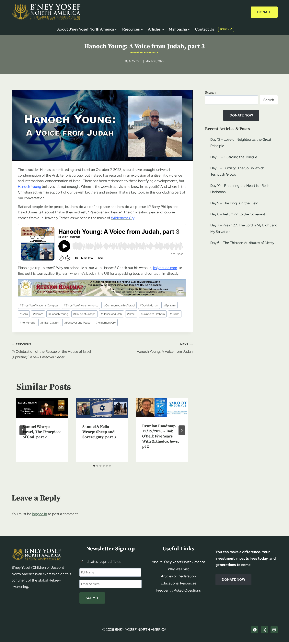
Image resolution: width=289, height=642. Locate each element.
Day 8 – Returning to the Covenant (237, 214)
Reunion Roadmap (144, 52)
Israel (131, 314)
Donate (264, 12)
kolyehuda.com (165, 267)
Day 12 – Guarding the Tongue (233, 157)
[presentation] (42, 408)
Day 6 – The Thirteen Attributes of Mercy (242, 242)
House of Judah (111, 314)
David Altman (149, 305)
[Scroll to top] (279, 631)
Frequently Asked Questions (178, 590)
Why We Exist (178, 569)
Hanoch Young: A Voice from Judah (165, 348)
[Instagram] (274, 629)
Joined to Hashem (153, 314)
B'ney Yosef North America (81, 305)
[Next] (182, 430)
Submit (92, 598)
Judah (174, 314)
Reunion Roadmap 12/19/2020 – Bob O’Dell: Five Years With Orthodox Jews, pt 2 (160, 436)
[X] (264, 629)
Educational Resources (178, 583)
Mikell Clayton (49, 322)
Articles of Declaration (178, 576)
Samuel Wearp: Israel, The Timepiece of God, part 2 (42, 432)
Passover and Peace (77, 322)
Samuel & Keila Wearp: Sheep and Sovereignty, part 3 (99, 432)
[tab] (94, 466)
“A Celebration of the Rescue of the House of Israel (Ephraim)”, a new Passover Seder (51, 350)
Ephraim (169, 305)
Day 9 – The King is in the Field (234, 203)
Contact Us (204, 29)
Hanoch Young (58, 314)
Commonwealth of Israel (119, 305)
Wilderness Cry (106, 322)
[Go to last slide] (22, 430)
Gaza (24, 314)
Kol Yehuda (27, 322)
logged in (39, 514)
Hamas (38, 314)
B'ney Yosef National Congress (39, 305)
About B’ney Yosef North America (178, 562)
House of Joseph (84, 314)
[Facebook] (254, 629)
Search (210, 92)
